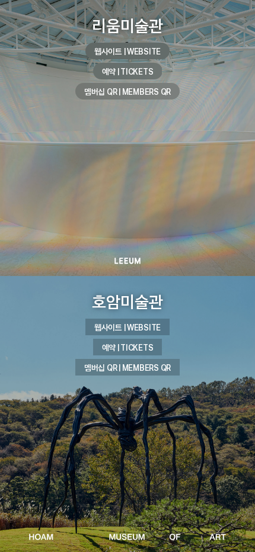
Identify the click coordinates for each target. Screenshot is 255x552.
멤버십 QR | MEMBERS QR (127, 91)
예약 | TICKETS (128, 71)
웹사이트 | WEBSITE (127, 51)
